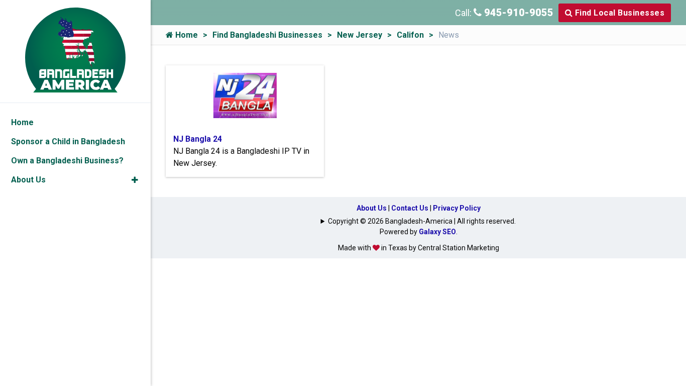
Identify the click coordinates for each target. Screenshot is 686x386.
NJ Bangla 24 (197, 139)
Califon (410, 35)
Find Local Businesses (618, 13)
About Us (372, 208)
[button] (135, 180)
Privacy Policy (457, 208)
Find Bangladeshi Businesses (267, 35)
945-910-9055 (517, 13)
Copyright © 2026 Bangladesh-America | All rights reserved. (422, 221)
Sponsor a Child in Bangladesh (68, 141)
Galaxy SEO (437, 232)
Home (185, 35)
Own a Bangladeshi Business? (67, 160)
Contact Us (409, 208)
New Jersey (359, 35)
